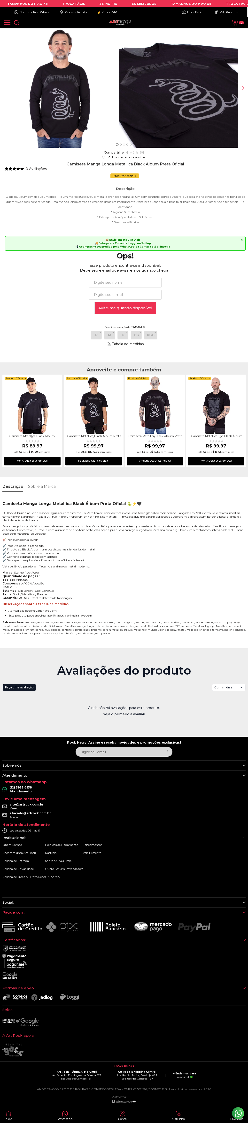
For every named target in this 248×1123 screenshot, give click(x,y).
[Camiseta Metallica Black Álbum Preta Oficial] (93, 421)
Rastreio (50, 853)
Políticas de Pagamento (61, 845)
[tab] (117, 144)
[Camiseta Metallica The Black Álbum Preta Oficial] (216, 421)
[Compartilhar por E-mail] (142, 152)
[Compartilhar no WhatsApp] (132, 152)
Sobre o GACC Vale (58, 861)
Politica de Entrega (15, 861)
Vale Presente (92, 853)
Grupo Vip (52, 877)
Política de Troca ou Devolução (23, 877)
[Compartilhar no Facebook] (127, 152)
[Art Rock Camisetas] (120, 23)
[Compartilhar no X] (137, 152)
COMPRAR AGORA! (32, 461)
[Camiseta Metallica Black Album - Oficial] (32, 421)
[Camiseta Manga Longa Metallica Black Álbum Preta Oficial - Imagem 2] (178, 88)
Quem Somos (12, 845)
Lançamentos (92, 845)
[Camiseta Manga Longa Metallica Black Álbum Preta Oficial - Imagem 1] (59, 88)
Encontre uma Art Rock (19, 853)
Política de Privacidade (18, 869)
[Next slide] (242, 88)
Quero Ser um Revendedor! (64, 869)
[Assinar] (167, 751)
